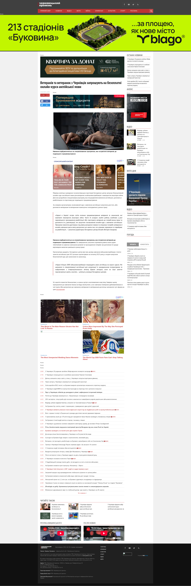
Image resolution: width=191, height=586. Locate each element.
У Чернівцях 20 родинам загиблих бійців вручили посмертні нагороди (138, 60)
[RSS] (138, 4)
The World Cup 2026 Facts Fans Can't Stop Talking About (103, 358)
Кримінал (99, 11)
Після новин (90, 522)
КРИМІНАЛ (103, 549)
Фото (79, 11)
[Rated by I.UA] (127, 555)
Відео (69, 11)
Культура (111, 11)
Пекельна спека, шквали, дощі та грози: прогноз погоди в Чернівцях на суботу (138, 283)
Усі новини (82, 493)
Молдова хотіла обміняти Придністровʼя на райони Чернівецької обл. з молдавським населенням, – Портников (138, 267)
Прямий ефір (45, 11)
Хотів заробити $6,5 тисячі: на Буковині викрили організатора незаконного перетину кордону (138, 83)
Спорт (122, 11)
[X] (133, 4)
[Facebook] (124, 4)
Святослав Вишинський (46, 576)
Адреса (42, 563)
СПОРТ (102, 554)
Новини (59, 11)
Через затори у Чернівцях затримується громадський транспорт (138, 77)
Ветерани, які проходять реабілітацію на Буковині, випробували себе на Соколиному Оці (138, 221)
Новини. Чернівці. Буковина (47, 551)
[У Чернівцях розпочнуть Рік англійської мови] (73, 516)
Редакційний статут (45, 573)
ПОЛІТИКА (103, 547)
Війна (88, 11)
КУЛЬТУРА (103, 552)
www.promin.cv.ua (87, 556)
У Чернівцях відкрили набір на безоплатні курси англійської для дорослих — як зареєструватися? (86, 508)
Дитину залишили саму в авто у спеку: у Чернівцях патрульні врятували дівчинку (138, 71)
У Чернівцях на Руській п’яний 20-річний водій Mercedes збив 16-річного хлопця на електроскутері (138, 276)
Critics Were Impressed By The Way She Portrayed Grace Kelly (103, 327)
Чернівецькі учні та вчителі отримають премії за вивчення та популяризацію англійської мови (58, 518)
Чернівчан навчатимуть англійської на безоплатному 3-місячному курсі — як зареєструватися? (58, 508)
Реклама (133, 11)
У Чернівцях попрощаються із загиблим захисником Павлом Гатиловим (138, 66)
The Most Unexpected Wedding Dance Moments (59, 357)
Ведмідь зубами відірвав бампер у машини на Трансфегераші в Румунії (137, 214)
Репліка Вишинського (51, 522)
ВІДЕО (102, 557)
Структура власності (45, 570)
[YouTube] (129, 4)
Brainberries (44, 324)
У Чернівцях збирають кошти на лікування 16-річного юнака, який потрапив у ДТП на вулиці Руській (136, 258)
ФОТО (101, 559)
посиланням (60, 290)
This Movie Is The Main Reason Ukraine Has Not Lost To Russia (59, 327)
